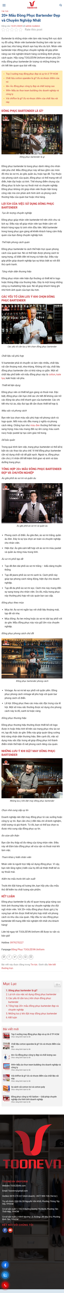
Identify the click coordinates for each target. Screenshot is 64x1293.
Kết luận (12, 1017)
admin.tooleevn (33, 26)
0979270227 (17, 942)
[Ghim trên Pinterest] (25, 957)
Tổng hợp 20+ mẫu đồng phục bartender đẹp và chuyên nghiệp (33, 1007)
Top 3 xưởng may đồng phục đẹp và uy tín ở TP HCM (32, 74)
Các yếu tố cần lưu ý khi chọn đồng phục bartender (29, 1000)
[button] (4, 5)
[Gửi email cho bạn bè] (20, 957)
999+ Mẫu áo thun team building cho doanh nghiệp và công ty (36, 1066)
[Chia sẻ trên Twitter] (14, 957)
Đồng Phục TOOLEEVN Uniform (28, 949)
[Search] (61, 5)
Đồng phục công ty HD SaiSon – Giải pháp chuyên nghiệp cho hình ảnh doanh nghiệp (34, 1098)
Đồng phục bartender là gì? (22, 990)
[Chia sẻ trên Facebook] (9, 957)
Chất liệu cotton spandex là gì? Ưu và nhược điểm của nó (35, 1045)
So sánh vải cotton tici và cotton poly (28, 1087)
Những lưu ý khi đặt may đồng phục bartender (32, 1013)
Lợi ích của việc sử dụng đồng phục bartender (32, 994)
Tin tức (4, 11)
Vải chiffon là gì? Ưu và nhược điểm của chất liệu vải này (35, 1077)
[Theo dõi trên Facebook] (5, 1230)
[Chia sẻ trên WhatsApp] (3, 957)
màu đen (35, 425)
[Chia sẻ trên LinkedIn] (30, 957)
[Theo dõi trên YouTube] (10, 1230)
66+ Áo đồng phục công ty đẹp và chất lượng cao (30, 86)
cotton (52, 374)
